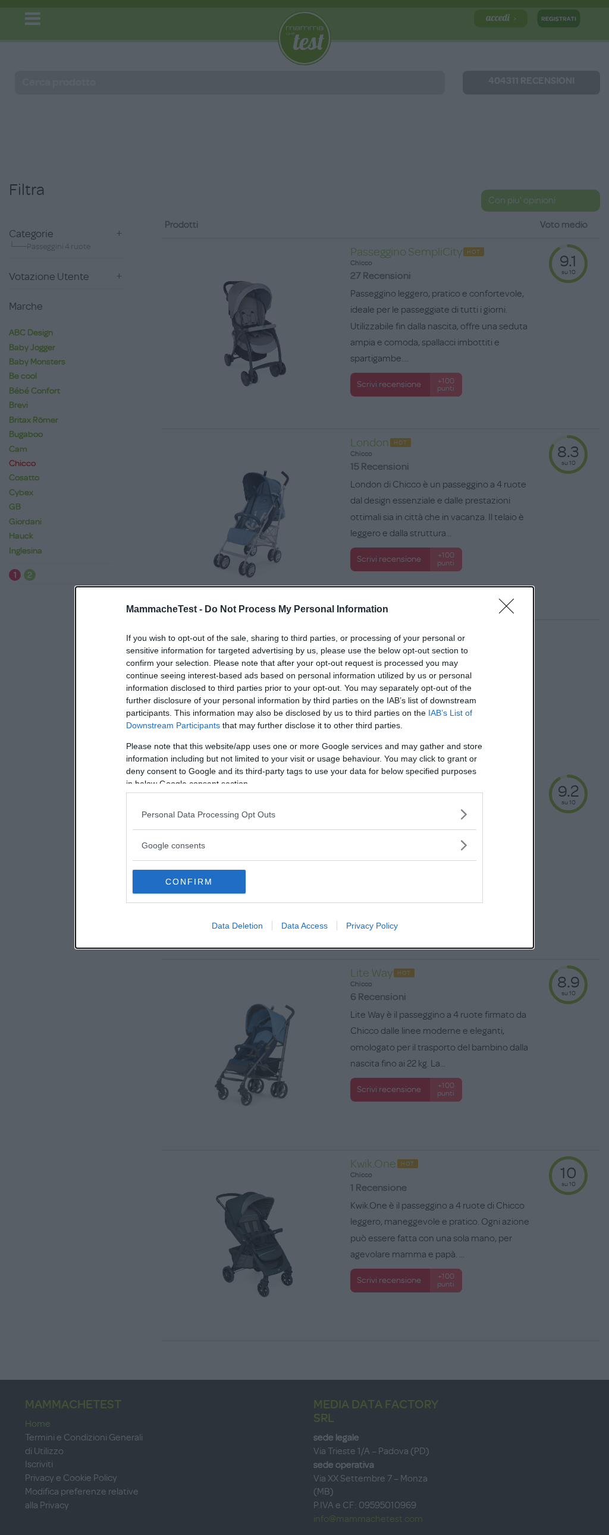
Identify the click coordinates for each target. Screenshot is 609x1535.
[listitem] (304, 814)
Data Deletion (237, 925)
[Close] (510, 610)
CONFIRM (189, 881)
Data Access (304, 925)
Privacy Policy (372, 925)
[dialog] (304, 767)
